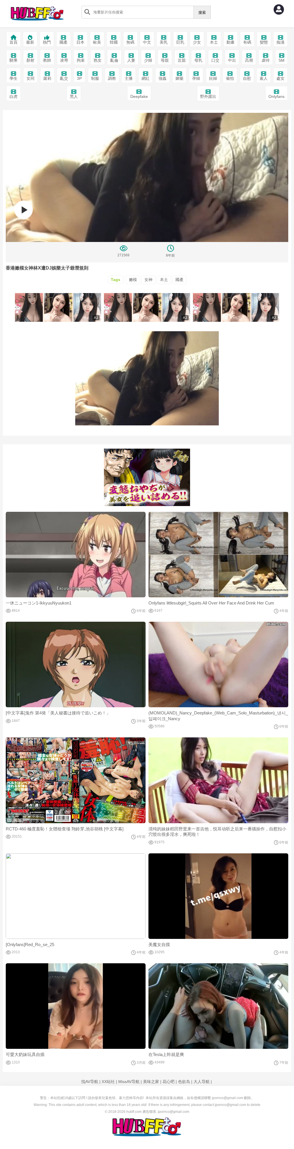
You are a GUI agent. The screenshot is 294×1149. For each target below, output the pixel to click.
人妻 (131, 60)
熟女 (98, 60)
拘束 (81, 60)
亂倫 (114, 60)
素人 (264, 78)
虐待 (266, 60)
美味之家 (151, 1081)
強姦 (162, 78)
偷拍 (230, 78)
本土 (214, 42)
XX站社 (108, 1081)
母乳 (198, 60)
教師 (47, 60)
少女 (197, 42)
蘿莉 (47, 78)
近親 (182, 60)
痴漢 (280, 42)
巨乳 (180, 42)
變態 (264, 42)
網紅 (146, 78)
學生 (13, 78)
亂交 (64, 78)
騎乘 (13, 60)
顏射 (30, 60)
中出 (232, 60)
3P (79, 78)
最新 (30, 42)
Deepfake (139, 96)
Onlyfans (276, 96)
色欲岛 (184, 1081)
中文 (147, 42)
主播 (129, 78)
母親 (165, 60)
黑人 (74, 96)
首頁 (13, 42)
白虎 (13, 96)
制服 (95, 78)
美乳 (164, 42)
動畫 (231, 42)
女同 (30, 78)
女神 (148, 279)
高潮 (249, 60)
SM (281, 60)
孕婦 (196, 78)
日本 (80, 42)
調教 (112, 78)
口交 (215, 60)
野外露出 (208, 96)
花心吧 (169, 1081)
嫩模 (133, 279)
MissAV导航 (129, 1081)
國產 (63, 42)
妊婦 (213, 78)
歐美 (97, 42)
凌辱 (64, 60)
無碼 (130, 42)
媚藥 (179, 78)
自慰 (247, 78)
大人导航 (202, 1081)
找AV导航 (89, 1081)
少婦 (148, 60)
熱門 (47, 42)
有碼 (247, 42)
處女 (280, 78)
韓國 (114, 42)
